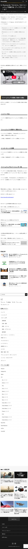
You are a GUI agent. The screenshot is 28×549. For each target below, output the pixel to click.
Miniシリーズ (5, 397)
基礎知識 (4, 320)
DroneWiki (14, 546)
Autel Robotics (4, 425)
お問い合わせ (4, 537)
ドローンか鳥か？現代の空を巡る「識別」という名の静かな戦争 (7, 496)
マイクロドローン (5, 340)
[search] (26, 294)
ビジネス (3, 349)
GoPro (2, 428)
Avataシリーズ (5, 382)
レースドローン (4, 343)
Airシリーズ (4, 380)
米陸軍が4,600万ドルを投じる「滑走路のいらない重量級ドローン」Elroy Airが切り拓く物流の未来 (20, 511)
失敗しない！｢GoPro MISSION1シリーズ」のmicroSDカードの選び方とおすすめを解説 (20, 496)
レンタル (20, 302)
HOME (3, 524)
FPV (14, 302)
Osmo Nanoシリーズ (6, 408)
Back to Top (14, 519)
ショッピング (4, 314)
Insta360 (3, 431)
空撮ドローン (4, 337)
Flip (3, 385)
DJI (12, 11)
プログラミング (5, 304)
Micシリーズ (4, 394)
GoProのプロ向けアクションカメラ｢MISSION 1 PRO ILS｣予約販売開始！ (20, 482)
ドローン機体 (23, 11)
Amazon (2, 368)
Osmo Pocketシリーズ (7, 417)
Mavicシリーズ (5, 391)
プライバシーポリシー (6, 530)
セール (3, 302)
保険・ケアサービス (6, 329)
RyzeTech (3, 422)
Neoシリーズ (5, 399)
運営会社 (3, 533)
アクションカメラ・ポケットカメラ (9, 354)
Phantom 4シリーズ (17, 11)
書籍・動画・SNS (5, 352)
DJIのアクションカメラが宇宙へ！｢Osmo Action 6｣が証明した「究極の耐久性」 (7, 511)
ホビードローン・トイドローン (8, 334)
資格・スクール (5, 326)
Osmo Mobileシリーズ (7, 405)
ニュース (3, 312)
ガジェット (3, 360)
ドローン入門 (4, 317)
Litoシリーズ (5, 388)
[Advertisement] (14, 449)
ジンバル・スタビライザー (7, 357)
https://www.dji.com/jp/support (7, 197)
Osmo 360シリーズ (6, 402)
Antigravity (3, 371)
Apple (2, 374)
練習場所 (4, 332)
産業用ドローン (4, 346)
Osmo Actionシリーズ (6, 419)
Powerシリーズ (5, 411)
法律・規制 (4, 323)
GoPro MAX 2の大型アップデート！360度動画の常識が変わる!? (7, 482)
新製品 (9, 302)
